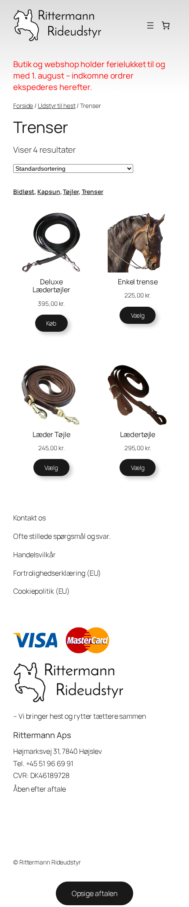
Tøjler (70, 191)
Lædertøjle (137, 434)
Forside (23, 105)
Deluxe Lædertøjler (51, 286)
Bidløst (23, 191)
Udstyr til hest (57, 105)
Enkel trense (138, 282)
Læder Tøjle (51, 434)
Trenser (92, 191)
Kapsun (48, 191)
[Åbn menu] (150, 25)
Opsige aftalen (95, 893)
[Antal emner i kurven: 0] (166, 25)
